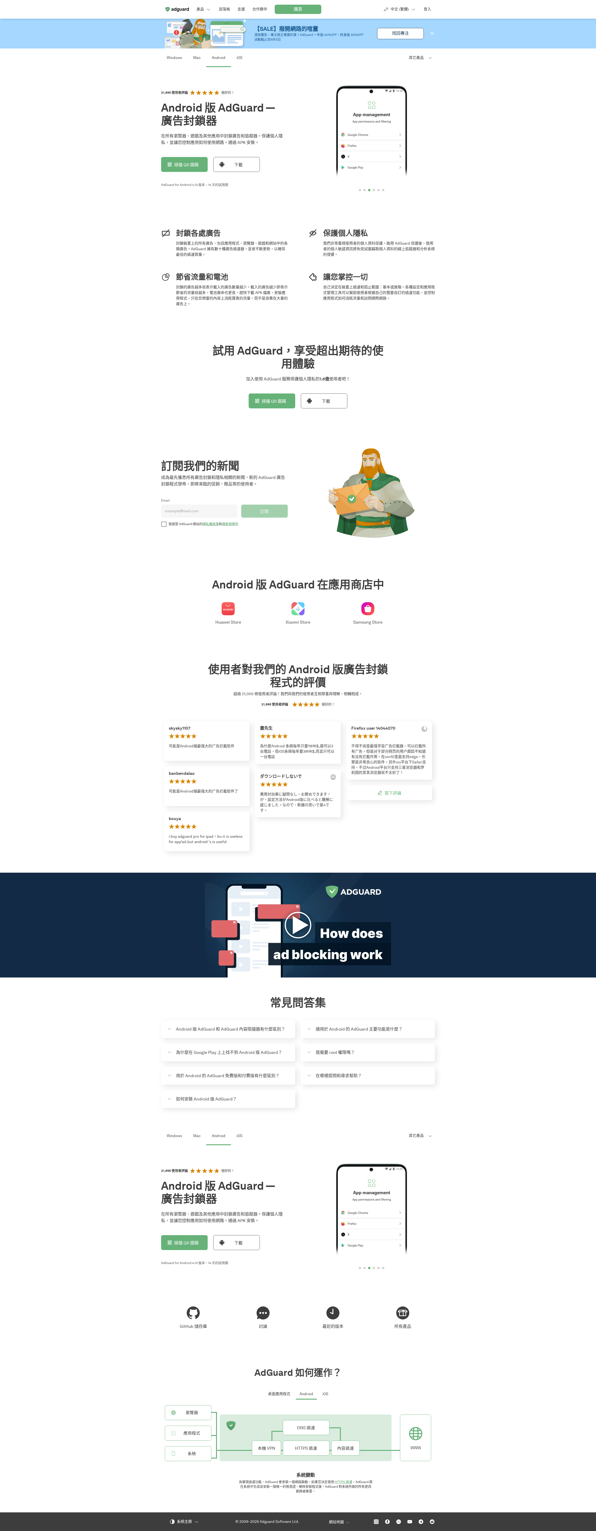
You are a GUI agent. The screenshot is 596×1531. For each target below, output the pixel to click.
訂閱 (264, 511)
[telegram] (421, 1521)
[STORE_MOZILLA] (424, 729)
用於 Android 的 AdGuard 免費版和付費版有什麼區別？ (228, 1075)
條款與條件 (230, 524)
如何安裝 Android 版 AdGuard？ (206, 1099)
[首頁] (177, 9)
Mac (197, 57)
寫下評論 (393, 793)
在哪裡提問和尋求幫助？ (339, 1075)
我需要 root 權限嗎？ (335, 1052)
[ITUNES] (333, 777)
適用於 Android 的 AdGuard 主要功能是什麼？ (359, 1029)
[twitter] (398, 1521)
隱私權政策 (211, 524)
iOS (239, 57)
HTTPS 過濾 (343, 1482)
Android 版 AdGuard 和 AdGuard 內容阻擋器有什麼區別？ (230, 1029)
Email (165, 500)
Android (218, 57)
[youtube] (410, 1521)
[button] (432, 33)
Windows (174, 57)
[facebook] (387, 1521)
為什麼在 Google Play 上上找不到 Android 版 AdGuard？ (229, 1052)
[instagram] (376, 1521)
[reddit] (432, 1521)
